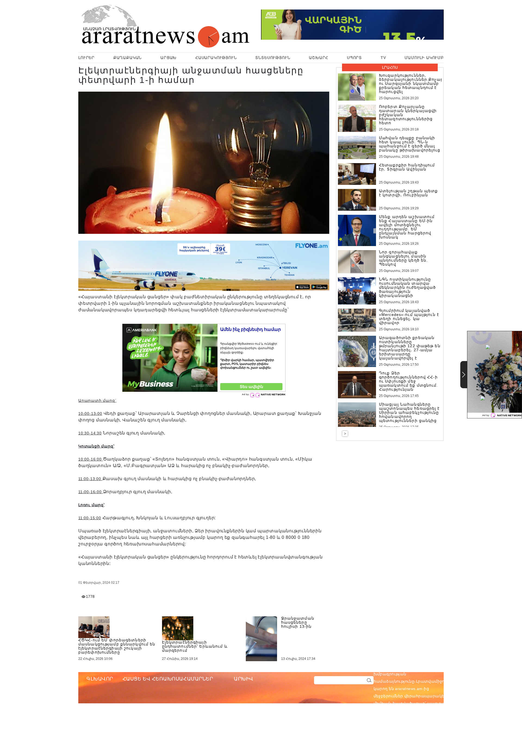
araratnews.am (434, 666)
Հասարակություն (216, 57)
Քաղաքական (127, 57)
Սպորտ (354, 57)
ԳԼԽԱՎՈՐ (99, 679)
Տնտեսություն (272, 57)
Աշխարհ (318, 57)
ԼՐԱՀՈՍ (390, 67)
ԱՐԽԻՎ (243, 679)
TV (383, 57)
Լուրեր (86, 57)
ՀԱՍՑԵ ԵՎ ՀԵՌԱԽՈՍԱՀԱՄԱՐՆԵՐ (168, 679)
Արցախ (168, 57)
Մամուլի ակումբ (424, 57)
